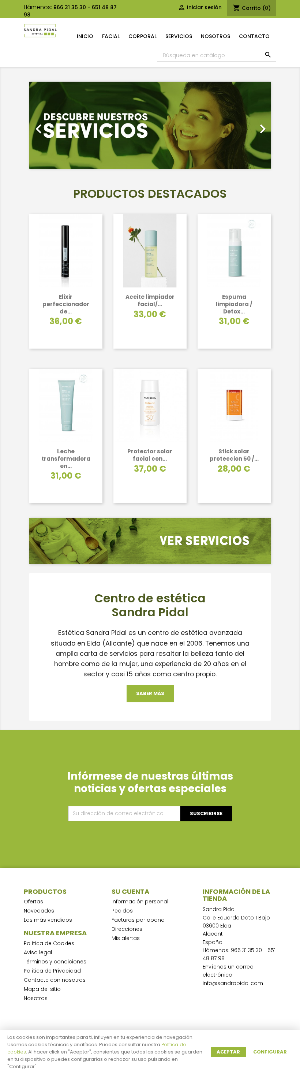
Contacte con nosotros (55, 980)
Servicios (178, 36)
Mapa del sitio (42, 989)
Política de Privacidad (52, 970)
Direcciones (127, 929)
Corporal (142, 36)
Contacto (254, 36)
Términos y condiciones (55, 961)
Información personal (140, 901)
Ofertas (33, 901)
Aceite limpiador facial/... (150, 300)
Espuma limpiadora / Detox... (234, 304)
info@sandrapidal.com (233, 983)
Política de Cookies (49, 943)
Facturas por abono (138, 920)
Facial (111, 36)
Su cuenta (130, 891)
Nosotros (215, 36)
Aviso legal (38, 952)
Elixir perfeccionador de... (65, 304)
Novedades (39, 910)
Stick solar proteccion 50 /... (234, 454)
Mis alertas (126, 938)
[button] (47, 125)
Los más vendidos (48, 920)
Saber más (150, 693)
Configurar (270, 1051)
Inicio (85, 36)
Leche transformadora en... (65, 458)
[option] (150, 125)
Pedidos (122, 910)
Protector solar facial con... (149, 454)
